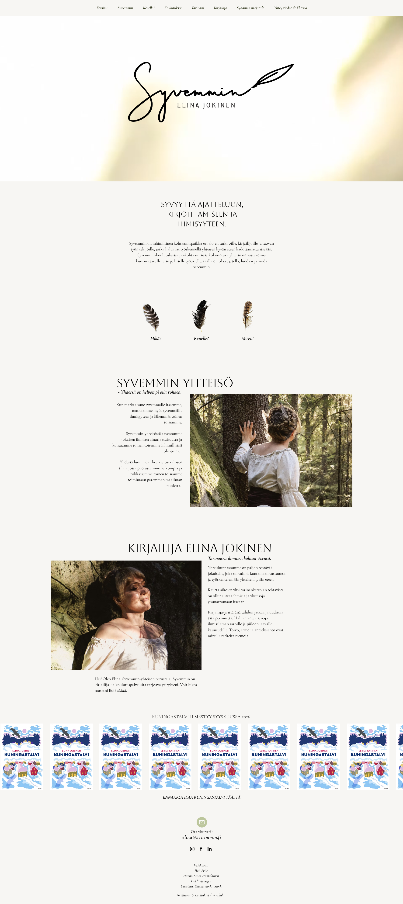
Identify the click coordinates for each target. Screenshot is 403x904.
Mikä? (155, 338)
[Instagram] (192, 849)
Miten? (248, 338)
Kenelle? (201, 338)
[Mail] (202, 822)
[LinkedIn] (209, 849)
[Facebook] (201, 849)
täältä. (122, 690)
